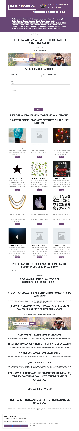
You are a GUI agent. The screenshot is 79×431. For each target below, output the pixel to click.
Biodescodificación (17, 23)
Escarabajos (50, 26)
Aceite (19, 19)
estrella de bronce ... (17, 178)
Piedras (14, 19)
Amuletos (55, 19)
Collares (21, 25)
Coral (31, 25)
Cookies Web (31, 425)
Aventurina (32, 21)
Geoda (40, 28)
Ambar (50, 19)
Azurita (38, 21)
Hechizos (50, 28)
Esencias (57, 26)
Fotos (35, 28)
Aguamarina (37, 19)
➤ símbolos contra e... (62, 212)
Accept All (24, 425)
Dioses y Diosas (34, 26)
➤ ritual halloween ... (62, 145)
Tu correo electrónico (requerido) (48, 74)
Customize (8, 425)
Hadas (45, 28)
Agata (31, 19)
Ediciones (43, 26)
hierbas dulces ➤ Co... (39, 178)
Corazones (37, 25)
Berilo (52, 21)
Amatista (58, 23)
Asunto (12, 81)
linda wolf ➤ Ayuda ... (62, 245)
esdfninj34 (15, 414)
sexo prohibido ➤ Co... (39, 245)
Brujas (41, 23)
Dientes (22, 26)
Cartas (64, 23)
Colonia (27, 25)
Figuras (21, 28)
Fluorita (31, 28)
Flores (26, 28)
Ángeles (61, 19)
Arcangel (19, 21)
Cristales (44, 25)
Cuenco (60, 25)
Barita (43, 21)
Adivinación (25, 19)
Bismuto (26, 23)
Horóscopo (57, 28)
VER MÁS (17, 156)
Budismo (46, 23)
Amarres (44, 19)
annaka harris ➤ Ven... (39, 145)
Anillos (14, 21)
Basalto (48, 21)
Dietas (27, 26)
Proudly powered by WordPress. (39, 423)
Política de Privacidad (53, 423)
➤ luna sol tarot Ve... (17, 245)
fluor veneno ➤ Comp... (17, 145)
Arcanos (25, 21)
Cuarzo (55, 25)
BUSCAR (32, 59)
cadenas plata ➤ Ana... (17, 212)
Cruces (50, 25)
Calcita (52, 23)
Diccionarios (15, 26)
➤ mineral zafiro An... (39, 212)
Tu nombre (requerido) (15, 74)
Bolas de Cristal (34, 23)
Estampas (15, 28)
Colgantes (15, 25)
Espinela (63, 26)
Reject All (16, 425)
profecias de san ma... (62, 178)
